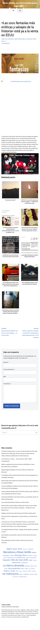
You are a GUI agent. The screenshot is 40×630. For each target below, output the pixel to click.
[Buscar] (13, 10)
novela (12, 571)
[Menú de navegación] (20, 10)
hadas (30, 560)
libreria (32, 566)
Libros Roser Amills (20, 39)
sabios (29, 571)
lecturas (27, 566)
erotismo (30, 555)
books (34, 552)
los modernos (32, 568)
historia (35, 560)
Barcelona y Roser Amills (17, 552)
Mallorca (6, 571)
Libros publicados (14, 568)
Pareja (17, 571)
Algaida (14, 549)
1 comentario (5, 43)
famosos (5, 557)
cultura (12, 555)
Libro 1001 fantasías (7, 39)
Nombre (6, 362)
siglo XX (21, 574)
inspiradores (24, 562)
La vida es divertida (13, 565)
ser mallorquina (10, 574)
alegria (9, 549)
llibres (26, 568)
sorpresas (26, 574)
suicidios (31, 574)
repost (20, 571)
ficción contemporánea (31, 557)
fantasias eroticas (11, 557)
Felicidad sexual (20, 558)
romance (25, 571)
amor (20, 549)
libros (6, 568)
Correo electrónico (9, 369)
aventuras (30, 549)
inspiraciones (16, 562)
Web (4, 377)
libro (35, 566)
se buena (34, 571)
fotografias (6, 560)
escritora (35, 555)
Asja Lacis (25, 549)
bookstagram (6, 555)
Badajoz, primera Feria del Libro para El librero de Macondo (18, 513)
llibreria (23, 568)
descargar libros (21, 555)
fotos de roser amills (19, 560)
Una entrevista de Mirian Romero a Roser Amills (15, 502)
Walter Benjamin (23, 576)
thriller (35, 574)
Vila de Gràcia (16, 576)
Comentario (7, 384)
